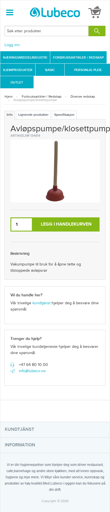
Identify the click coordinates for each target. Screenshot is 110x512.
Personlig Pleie (88, 70)
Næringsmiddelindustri (25, 57)
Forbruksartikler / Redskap (78, 57)
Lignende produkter (33, 115)
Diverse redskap (83, 96)
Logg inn (12, 45)
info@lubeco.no (32, 371)
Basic (50, 70)
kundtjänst (41, 303)
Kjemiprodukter (17, 70)
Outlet (16, 82)
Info (10, 115)
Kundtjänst (19, 429)
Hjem (9, 96)
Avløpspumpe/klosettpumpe (35, 100)
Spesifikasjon (64, 115)
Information (20, 445)
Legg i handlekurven (66, 224)
